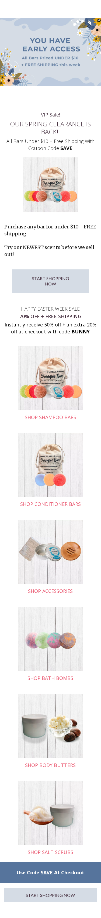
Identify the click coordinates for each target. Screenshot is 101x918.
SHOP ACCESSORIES (50, 591)
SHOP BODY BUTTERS (50, 765)
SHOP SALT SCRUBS (50, 852)
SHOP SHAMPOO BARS (50, 417)
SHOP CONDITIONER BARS (50, 504)
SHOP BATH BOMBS (50, 678)
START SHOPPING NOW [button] (50, 281)
